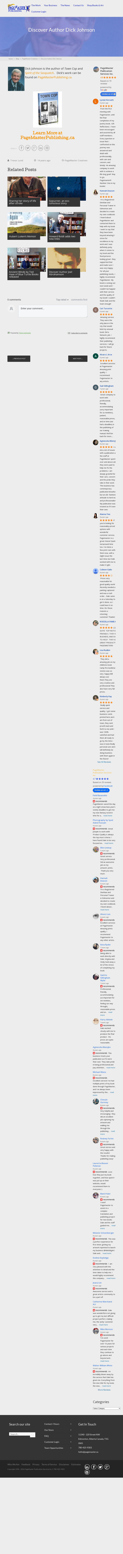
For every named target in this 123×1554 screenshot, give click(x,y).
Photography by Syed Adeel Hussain (103, 821)
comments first (79, 299)
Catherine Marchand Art (102, 1303)
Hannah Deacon (107, 190)
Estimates (76, 1464)
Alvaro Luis (105, 914)
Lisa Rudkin (105, 650)
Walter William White (102, 1365)
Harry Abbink (106, 1019)
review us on (107, 94)
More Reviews (104, 1390)
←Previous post (18, 358)
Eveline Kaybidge (101, 1257)
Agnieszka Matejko (109, 441)
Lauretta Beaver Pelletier (100, 1164)
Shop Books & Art (95, 5)
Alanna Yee (105, 514)
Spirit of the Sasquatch (39, 73)
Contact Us (78, 5)
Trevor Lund (16, 160)
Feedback (26, 1464)
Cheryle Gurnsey (104, 1101)
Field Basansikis (100, 795)
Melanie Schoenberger (103, 1233)
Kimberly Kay (106, 696)
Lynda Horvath (107, 100)
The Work (36, 5)
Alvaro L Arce (106, 354)
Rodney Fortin (107, 1138)
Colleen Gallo (106, 569)
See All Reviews (104, 762)
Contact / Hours (51, 1424)
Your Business (50, 5)
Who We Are (13, 1464)
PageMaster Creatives (76, 160)
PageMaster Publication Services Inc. (106, 71)
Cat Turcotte (106, 308)
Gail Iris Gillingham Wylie (105, 978)
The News (65, 5)
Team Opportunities (53, 1448)
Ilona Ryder (105, 944)
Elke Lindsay (105, 847)
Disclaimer (64, 1464)
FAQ (46, 1436)
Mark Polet (105, 1193)
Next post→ (78, 358)
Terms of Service (49, 1464)
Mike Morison (106, 1329)
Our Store (49, 1430)
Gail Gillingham (107, 386)
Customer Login (38, 11)
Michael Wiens (99, 1072)
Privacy (35, 1464)
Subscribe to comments (79, 333)
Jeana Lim (97, 1282)
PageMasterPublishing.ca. (55, 77)
